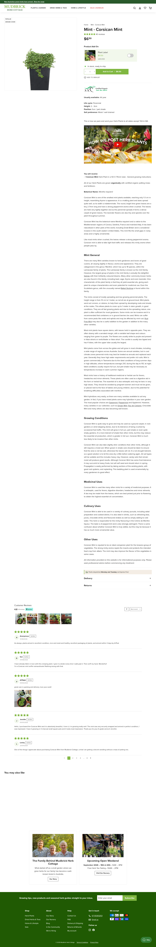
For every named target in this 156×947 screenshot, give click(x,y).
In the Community (53, 927)
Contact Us (71, 915)
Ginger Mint (122, 405)
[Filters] (126, 609)
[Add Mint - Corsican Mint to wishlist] (26, 781)
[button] (90, 34)
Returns (88, 585)
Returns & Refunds (74, 927)
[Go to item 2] (32, 619)
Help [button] (69, 910)
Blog (48, 923)
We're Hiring (51, 930)
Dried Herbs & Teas (32, 919)
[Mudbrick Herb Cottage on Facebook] (93, 929)
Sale (26, 927)
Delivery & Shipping (75, 923)
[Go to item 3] (43, 619)
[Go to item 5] (66, 619)
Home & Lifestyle (32, 923)
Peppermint (123, 402)
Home (86, 24)
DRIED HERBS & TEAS (58, 8)
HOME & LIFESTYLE (78, 8)
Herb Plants (29, 915)
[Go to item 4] (55, 619)
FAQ (69, 919)
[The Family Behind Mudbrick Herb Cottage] (53, 845)
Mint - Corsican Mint (98, 24)
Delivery (88, 578)
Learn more (101, 59)
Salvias (87, 276)
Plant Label (103, 52)
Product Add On (91, 46)
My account (71, 930)
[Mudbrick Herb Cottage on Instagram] (90, 929)
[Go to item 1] (20, 619)
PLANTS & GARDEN (38, 8)
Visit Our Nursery (103, 873)
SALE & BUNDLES (97, 8)
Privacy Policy (94, 942)
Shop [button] (27, 910)
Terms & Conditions (82, 942)
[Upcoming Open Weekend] (103, 845)
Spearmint (113, 402)
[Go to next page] (91, 758)
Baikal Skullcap (127, 288)
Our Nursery (51, 919)
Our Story (53, 879)
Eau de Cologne (134, 405)
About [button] (48, 910)
